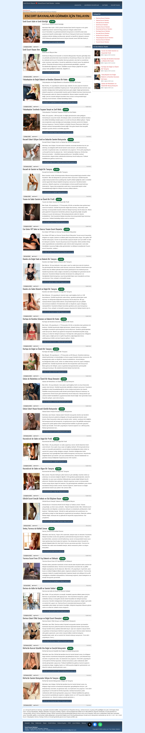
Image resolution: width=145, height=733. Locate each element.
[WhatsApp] (100, 724)
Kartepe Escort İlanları (103, 31)
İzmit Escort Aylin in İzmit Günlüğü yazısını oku (53, 42)
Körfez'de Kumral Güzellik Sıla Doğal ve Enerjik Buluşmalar (47, 648)
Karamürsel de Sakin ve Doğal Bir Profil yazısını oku (55, 461)
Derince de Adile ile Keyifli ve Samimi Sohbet (42, 588)
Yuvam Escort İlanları (102, 42)
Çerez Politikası (76, 723)
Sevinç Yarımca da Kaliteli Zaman (38, 528)
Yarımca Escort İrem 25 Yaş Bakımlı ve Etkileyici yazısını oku (56, 581)
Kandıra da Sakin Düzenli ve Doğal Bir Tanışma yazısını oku (56, 312)
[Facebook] (95, 724)
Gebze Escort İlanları (102, 20)
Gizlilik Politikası (52, 723)
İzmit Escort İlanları (102, 24)
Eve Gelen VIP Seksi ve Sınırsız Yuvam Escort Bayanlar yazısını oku (58, 252)
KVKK (69, 723)
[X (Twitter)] (90, 724)
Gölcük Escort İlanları (102, 22)
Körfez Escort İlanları (102, 35)
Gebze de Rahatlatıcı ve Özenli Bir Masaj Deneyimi (44, 378)
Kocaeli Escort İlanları (102, 33)
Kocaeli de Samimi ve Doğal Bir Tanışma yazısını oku (55, 192)
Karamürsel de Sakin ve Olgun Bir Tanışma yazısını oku (55, 491)
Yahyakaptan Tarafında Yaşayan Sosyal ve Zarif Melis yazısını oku (58, 132)
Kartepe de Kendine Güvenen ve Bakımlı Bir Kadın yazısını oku (57, 341)
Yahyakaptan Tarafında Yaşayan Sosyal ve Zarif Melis (45, 109)
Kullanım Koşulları (62, 723)
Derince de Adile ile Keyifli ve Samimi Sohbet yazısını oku (56, 611)
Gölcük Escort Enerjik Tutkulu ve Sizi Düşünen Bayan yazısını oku (57, 521)
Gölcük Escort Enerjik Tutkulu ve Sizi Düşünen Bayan (45, 498)
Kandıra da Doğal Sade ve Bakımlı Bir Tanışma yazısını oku (56, 282)
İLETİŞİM (105, 5)
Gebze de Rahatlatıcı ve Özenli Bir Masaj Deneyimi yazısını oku (57, 401)
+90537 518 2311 (36, 730)
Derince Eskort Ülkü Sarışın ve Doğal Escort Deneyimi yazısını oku (58, 641)
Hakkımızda (38, 723)
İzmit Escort (26, 10)
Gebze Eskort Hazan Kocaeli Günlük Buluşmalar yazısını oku (57, 431)
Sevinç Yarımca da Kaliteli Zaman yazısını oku (53, 551)
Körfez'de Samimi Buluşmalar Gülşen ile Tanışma (44, 677)
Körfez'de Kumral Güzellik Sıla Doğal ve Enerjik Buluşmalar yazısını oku (59, 671)
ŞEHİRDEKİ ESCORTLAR (91, 5)
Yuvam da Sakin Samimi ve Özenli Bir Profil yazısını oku (55, 222)
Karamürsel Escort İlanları (104, 29)
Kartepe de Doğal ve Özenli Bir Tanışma (40, 348)
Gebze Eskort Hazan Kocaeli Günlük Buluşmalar (43, 408)
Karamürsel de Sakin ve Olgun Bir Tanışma (42, 468)
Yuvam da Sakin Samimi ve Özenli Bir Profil (42, 199)
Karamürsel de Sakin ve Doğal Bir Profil (40, 438)
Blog (32, 723)
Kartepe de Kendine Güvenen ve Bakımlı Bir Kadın (44, 318)
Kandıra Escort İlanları (103, 27)
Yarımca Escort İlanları (103, 40)
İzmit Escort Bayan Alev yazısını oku (51, 72)
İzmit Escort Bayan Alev (34, 49)
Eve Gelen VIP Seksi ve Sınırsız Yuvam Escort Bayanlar (46, 229)
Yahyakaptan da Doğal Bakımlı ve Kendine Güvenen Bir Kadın (48, 79)
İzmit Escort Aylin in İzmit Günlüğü (38, 21)
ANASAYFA (78, 5)
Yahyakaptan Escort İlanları (104, 37)
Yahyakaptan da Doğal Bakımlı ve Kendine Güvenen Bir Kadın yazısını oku (60, 102)
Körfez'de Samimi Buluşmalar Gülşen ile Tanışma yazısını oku (57, 701)
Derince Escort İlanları (103, 18)
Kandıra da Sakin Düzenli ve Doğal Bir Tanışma (43, 288)
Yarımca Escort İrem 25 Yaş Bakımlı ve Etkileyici (44, 558)
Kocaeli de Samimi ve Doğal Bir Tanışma (41, 169)
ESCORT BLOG (115, 5)
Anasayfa (27, 723)
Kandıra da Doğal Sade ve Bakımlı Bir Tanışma (43, 258)
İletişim (44, 723)
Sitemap (84, 723)
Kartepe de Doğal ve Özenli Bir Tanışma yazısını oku (55, 371)
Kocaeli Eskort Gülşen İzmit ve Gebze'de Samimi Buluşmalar (48, 139)
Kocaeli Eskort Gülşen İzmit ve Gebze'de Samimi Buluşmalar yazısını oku (59, 162)
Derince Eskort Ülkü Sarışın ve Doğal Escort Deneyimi (45, 618)
